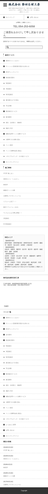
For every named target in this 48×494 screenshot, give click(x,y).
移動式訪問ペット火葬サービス (16, 134)
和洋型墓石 (9, 94)
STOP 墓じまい (8, 173)
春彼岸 (5, 184)
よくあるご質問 (11, 424)
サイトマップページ (12, 162)
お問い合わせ (10, 430)
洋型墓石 (8, 89)
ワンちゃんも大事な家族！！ (12, 213)
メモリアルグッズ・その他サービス (17, 156)
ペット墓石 (9, 145)
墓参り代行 (9, 128)
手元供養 (8, 106)
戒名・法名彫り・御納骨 (14, 122)
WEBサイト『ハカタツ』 (11, 179)
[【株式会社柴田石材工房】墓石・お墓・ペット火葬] (24, 4)
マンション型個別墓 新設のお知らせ (17, 66)
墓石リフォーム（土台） (11, 207)
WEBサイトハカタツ (12, 61)
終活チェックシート (12, 72)
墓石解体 (8, 117)
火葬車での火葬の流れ (13, 139)
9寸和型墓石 (7, 224)
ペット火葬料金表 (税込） (14, 151)
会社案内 (8, 334)
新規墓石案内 (10, 77)
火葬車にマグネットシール (12, 196)
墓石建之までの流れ (12, 100)
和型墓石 (8, 83)
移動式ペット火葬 (9, 190)
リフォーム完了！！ (9, 201)
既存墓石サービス (11, 111)
